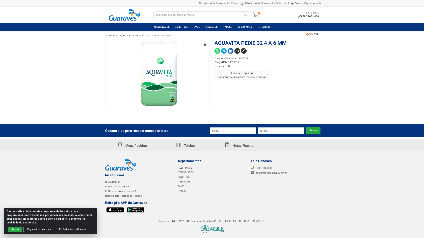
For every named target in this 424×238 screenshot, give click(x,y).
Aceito (15, 229)
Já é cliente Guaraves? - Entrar (219, 3)
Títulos (189, 146)
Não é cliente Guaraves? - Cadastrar (266, 3)
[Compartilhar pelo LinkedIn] (230, 51)
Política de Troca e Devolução (121, 191)
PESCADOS (184, 181)
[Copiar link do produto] (244, 51)
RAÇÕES (182, 190)
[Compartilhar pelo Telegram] (224, 51)
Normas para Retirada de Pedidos (123, 195)
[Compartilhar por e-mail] (237, 51)
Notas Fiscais (242, 146)
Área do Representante (308, 3)
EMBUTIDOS (184, 177)
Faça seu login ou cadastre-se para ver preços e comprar (242, 75)
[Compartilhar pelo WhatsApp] (217, 51)
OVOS (181, 186)
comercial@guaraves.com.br (271, 172)
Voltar (314, 34)
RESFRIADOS (185, 167)
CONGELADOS (186, 172)
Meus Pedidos (136, 146)
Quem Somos (112, 181)
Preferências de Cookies (72, 229)
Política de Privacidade (117, 186)
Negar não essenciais (39, 229)
